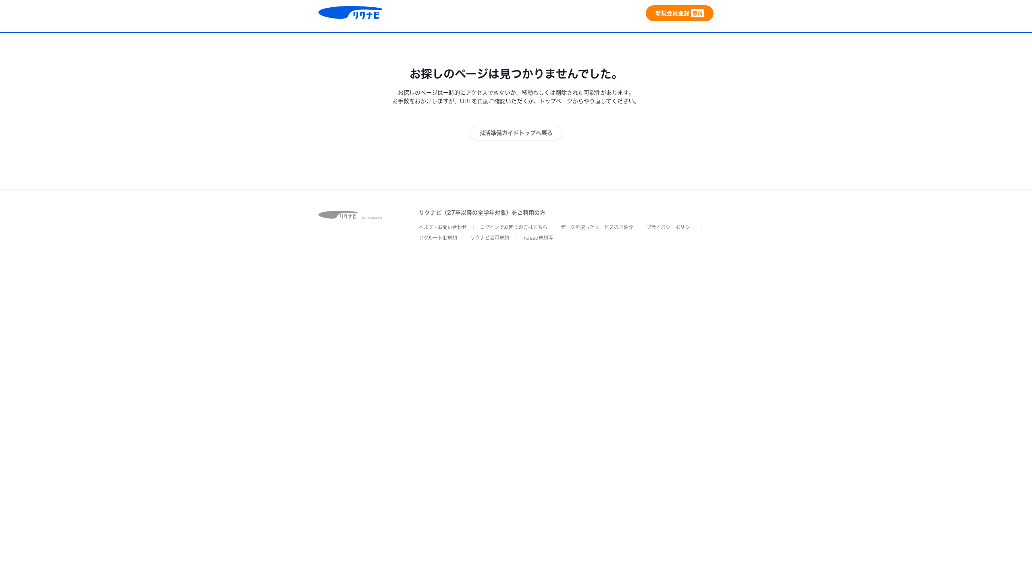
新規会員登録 (678, 13)
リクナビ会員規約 (489, 237)
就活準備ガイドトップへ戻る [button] (516, 133)
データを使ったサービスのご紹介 (597, 227)
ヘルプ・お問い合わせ (443, 227)
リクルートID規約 (438, 237)
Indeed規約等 (537, 237)
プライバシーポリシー (671, 227)
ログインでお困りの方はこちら (513, 227)
